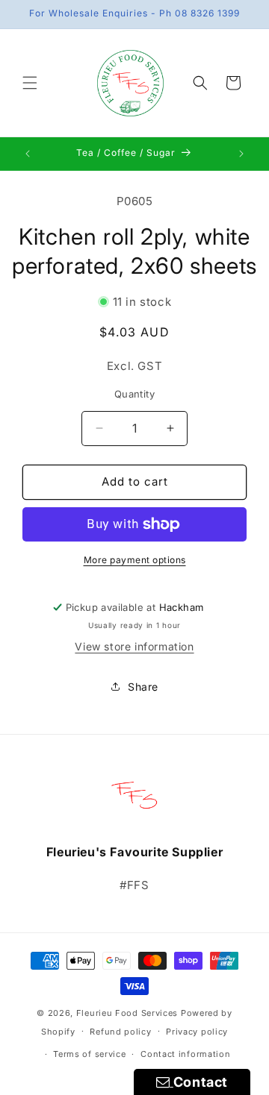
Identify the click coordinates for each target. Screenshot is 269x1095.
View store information (134, 646)
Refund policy (120, 1031)
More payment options (135, 559)
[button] (29, 82)
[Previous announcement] (27, 153)
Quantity (134, 394)
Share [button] (143, 686)
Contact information (185, 1054)
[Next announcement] (241, 153)
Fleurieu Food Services (127, 1013)
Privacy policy (197, 1031)
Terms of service (89, 1054)
